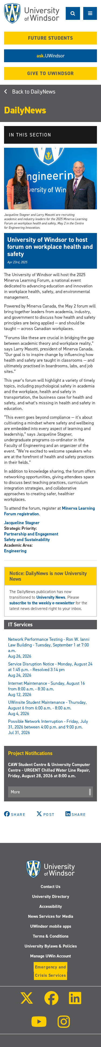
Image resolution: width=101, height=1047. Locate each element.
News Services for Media (50, 916)
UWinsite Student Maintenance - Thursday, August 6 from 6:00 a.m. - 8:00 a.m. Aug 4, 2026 (47, 708)
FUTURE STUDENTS (50, 38)
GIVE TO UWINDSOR (50, 73)
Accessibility (50, 906)
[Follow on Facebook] (51, 1002)
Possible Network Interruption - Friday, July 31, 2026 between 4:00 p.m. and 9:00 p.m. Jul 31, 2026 (48, 727)
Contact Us (50, 886)
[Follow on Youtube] (39, 1025)
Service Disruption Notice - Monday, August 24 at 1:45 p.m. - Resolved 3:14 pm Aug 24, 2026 (50, 669)
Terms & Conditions (50, 936)
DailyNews (43, 91)
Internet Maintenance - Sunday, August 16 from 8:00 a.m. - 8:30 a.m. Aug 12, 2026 (46, 688)
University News (50, 597)
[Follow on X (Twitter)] (27, 1002)
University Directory (50, 896)
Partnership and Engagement (31, 534)
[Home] (31, 13)
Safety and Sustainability (27, 539)
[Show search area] (73, 13)
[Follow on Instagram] (64, 1025)
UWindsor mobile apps (50, 926)
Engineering (15, 551)
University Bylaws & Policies (51, 946)
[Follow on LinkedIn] (75, 1002)
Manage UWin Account (50, 956)
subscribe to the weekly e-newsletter (42, 603)
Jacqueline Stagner (22, 523)
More (15, 792)
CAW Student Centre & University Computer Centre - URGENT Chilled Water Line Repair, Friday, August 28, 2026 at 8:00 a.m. (49, 770)
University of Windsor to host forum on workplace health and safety (50, 246)
